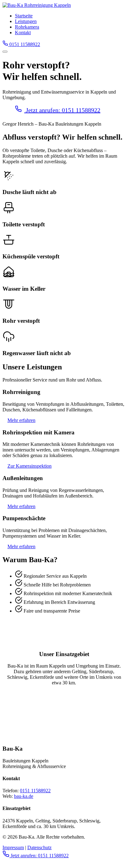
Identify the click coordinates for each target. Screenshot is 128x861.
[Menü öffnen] (4, 52)
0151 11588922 (24, 44)
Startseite (24, 15)
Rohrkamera (27, 27)
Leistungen (26, 21)
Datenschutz (39, 847)
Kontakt (23, 32)
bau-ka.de (23, 796)
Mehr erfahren (21, 420)
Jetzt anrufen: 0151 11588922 (62, 110)
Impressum (13, 847)
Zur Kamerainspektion (29, 466)
